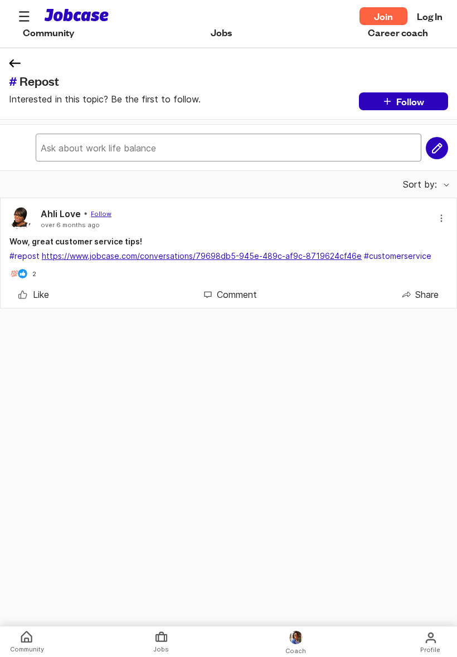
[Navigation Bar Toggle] (24, 16)
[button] (24, 16)
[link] (33, 294)
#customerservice (397, 256)
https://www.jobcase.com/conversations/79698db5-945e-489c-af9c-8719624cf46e (202, 256)
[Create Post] (437, 148)
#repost (24, 256)
